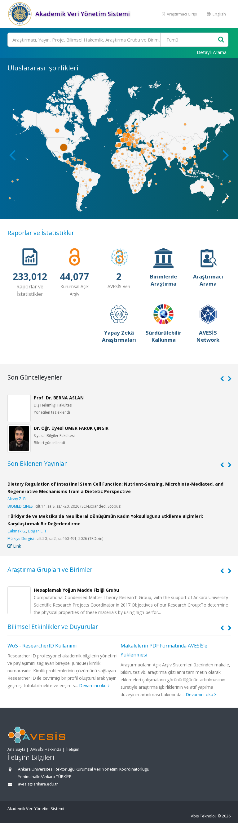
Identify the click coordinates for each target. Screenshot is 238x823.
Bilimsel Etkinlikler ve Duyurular (52, 626)
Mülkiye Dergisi (20, 538)
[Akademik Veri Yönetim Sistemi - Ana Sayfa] (20, 14)
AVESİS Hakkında (45, 749)
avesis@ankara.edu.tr (38, 784)
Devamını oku (93, 685)
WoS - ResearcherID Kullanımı (42, 645)
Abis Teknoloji (204, 816)
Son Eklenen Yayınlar (37, 463)
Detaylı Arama (212, 52)
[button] (226, 154)
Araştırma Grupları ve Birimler (49, 569)
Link (16, 546)
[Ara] (221, 40)
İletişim (72, 749)
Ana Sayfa (16, 749)
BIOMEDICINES (20, 506)
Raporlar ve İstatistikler (40, 233)
